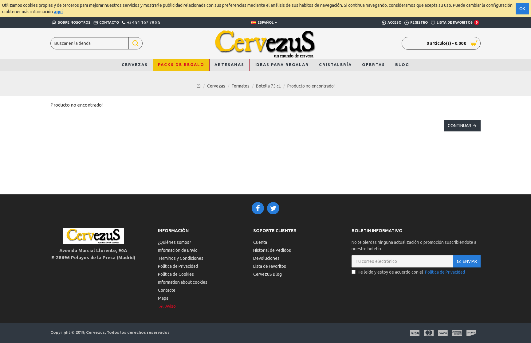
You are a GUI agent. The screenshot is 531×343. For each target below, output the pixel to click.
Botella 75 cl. (268, 86)
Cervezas (216, 86)
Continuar (459, 125)
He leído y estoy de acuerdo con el (411, 272)
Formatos (241, 86)
